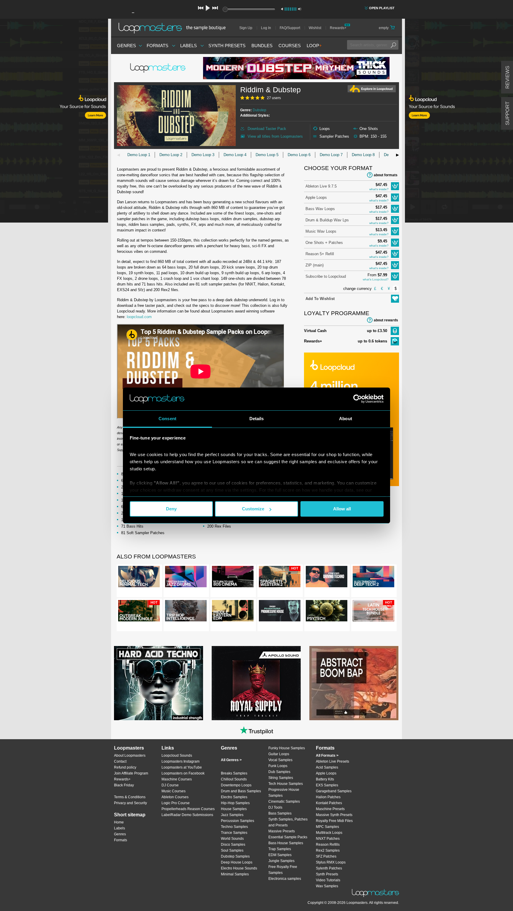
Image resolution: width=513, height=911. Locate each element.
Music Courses (174, 791)
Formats (157, 45)
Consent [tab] (167, 418)
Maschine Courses (177, 779)
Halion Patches (328, 797)
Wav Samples (327, 886)
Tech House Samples (285, 784)
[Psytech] (326, 612)
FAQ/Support (290, 28)
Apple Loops (316, 197)
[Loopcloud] (54, 122)
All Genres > (231, 760)
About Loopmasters (129, 755)
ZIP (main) (314, 265)
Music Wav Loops (320, 231)
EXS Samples (327, 785)
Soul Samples (232, 850)
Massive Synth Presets (334, 815)
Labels (188, 45)
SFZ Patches (326, 856)
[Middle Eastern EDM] (233, 612)
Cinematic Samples (284, 801)
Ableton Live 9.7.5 (321, 186)
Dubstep (259, 110)
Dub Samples (279, 772)
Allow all (342, 508)
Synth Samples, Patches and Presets (288, 822)
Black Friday (124, 785)
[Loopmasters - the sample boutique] (174, 28)
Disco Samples (233, 844)
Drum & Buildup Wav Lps (327, 220)
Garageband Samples (334, 791)
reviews (507, 77)
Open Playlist (382, 8)
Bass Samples (280, 813)
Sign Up (245, 28)
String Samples (280, 778)
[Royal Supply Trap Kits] (256, 683)
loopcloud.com (139, 317)
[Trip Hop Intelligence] (186, 612)
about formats (386, 175)
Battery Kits (325, 779)
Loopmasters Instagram (181, 761)
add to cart (395, 186)
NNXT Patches (328, 839)
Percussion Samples (237, 821)
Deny (171, 508)
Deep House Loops (236, 862)
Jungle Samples (281, 861)
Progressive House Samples (283, 793)
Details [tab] (256, 418)
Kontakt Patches (329, 803)
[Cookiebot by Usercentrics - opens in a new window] (358, 398)
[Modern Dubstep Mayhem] (296, 68)
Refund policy (125, 767)
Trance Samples (234, 833)
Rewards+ (338, 28)
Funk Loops (277, 766)
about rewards (386, 320)
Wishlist (315, 28)
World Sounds (232, 839)
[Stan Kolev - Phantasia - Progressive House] (279, 612)
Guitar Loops (278, 754)
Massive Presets (281, 831)
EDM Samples (280, 855)
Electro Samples (234, 797)
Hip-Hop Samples (235, 803)
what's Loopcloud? (376, 279)
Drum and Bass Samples (241, 791)
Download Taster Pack (267, 128)
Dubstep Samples (235, 856)
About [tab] (345, 418)
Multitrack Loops (329, 833)
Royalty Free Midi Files (334, 821)
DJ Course (170, 785)
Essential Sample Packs (287, 837)
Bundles (262, 45)
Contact (120, 761)
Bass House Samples (285, 843)
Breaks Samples (234, 773)
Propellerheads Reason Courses (188, 809)
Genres (126, 45)
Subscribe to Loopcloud (325, 276)
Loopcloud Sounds (177, 755)
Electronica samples (284, 879)
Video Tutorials (328, 880)
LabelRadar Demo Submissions (187, 815)
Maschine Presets (330, 809)
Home (119, 822)
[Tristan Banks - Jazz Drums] (186, 578)
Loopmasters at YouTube (182, 767)
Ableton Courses (175, 797)
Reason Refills (328, 844)
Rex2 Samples (328, 850)
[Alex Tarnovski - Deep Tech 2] (373, 578)
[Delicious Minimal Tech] (139, 578)
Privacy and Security (130, 803)
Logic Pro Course (176, 803)
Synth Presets (227, 45)
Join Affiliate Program (131, 773)
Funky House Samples (286, 748)
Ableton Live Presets (332, 761)
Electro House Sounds (239, 868)
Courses (289, 45)
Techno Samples (234, 827)
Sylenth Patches (329, 868)
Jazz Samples (232, 815)
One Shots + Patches (324, 242)
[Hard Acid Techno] (158, 683)
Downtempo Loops (236, 785)
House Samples (234, 809)
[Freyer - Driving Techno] (326, 578)
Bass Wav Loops (320, 209)
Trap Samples (279, 849)
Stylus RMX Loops (331, 862)
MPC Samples (327, 827)
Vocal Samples (280, 760)
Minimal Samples (235, 874)
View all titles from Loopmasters (275, 136)
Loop (314, 45)
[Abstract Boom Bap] (353, 683)
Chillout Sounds (234, 779)
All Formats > (327, 755)
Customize (253, 508)
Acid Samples (327, 767)
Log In (266, 28)
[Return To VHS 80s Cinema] (233, 578)
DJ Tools (275, 807)
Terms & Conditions (129, 797)
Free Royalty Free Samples (282, 870)
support (507, 113)
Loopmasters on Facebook (183, 773)
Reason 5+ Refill (319, 254)
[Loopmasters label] (158, 68)
